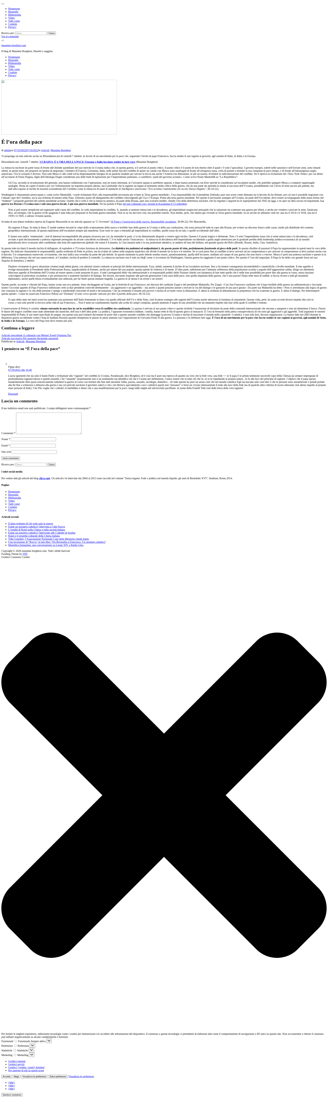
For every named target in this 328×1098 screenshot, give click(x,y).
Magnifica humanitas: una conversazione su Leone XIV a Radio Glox (46, 545)
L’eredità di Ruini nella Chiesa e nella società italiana (36, 529)
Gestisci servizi (16, 1064)
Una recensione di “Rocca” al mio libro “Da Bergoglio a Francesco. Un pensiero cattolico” (57, 542)
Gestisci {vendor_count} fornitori (26, 1067)
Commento (8, 433)
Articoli (45, 150)
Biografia (13, 11)
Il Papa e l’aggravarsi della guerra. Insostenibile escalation (144, 221)
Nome (5, 439)
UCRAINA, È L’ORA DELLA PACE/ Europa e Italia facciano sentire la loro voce (87, 161)
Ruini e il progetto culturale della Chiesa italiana (34, 535)
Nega (16, 1076)
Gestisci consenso (12, 1095)
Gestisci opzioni (16, 1061)
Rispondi (13, 393)
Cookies (12, 24)
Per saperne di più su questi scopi (26, 1070)
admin (7, 150)
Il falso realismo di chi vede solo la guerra (30, 523)
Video (11, 17)
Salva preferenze (58, 1076)
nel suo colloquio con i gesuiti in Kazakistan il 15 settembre (155, 203)
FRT (25, 554)
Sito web (6, 451)
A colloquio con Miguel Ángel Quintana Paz (36, 335)
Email (5, 445)
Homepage (14, 8)
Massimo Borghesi (61, 150)
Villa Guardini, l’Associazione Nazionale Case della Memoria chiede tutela (48, 538)
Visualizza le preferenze (34, 1076)
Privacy (12, 27)
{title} (11, 1082)
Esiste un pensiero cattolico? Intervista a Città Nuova (36, 526)
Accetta (6, 1076)
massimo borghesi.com (13, 45)
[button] (164, 795)
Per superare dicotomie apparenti (29, 338)
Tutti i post (14, 20)
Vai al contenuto (10, 36)
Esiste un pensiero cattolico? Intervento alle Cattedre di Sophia (41, 532)
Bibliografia (14, 14)
